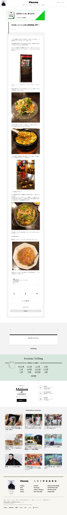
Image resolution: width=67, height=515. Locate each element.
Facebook (25, 293)
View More (11, 493)
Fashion (22, 485)
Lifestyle (36, 485)
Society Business (39, 489)
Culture (22, 491)
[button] (60, 329)
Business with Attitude (53, 485)
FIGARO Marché (52, 489)
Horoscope (36, 487)
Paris (21, 487)
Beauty (22, 489)
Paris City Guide (38, 491)
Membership (51, 491)
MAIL (37, 293)
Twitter (14, 293)
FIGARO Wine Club (53, 487)
